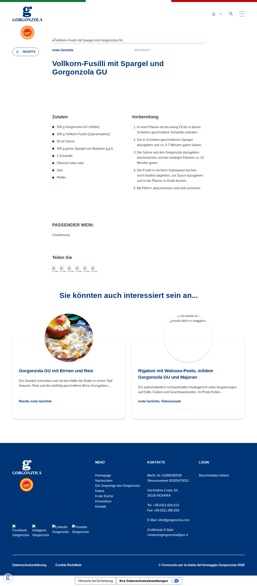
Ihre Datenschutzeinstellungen (143, 581)
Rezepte (29, 51)
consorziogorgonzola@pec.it (167, 535)
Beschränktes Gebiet (214, 475)
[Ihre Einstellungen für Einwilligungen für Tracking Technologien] (8, 578)
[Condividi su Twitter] (86, 269)
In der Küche (104, 496)
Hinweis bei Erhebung (95, 581)
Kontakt (100, 506)
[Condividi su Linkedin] (94, 269)
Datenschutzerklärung (29, 565)
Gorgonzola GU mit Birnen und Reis (56, 370)
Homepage (103, 475)
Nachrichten (103, 480)
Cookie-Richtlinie (68, 565)
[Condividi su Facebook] (55, 269)
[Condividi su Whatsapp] (63, 269)
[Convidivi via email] (71, 269)
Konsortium (103, 501)
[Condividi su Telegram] (79, 269)
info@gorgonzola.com (173, 520)
